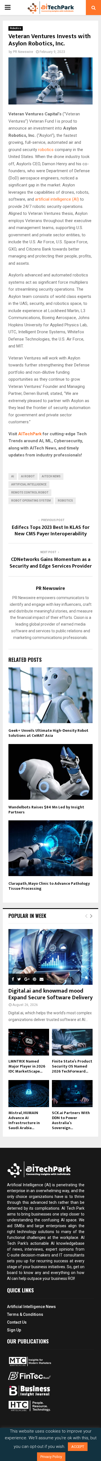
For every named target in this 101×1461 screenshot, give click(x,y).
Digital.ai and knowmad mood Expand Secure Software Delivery (50, 994)
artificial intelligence (29, 484)
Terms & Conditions (25, 1314)
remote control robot (30, 492)
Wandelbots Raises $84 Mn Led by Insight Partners (46, 809)
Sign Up (14, 1330)
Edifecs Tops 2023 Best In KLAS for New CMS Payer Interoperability (50, 530)
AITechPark (30, 433)
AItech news (51, 476)
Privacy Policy (51, 1457)
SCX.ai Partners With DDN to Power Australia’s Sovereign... (71, 1120)
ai (12, 476)
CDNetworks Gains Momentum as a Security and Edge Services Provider (51, 562)
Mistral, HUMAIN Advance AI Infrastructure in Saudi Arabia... (24, 1120)
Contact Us (17, 1322)
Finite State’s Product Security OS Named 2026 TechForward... (72, 1066)
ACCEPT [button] (77, 1447)
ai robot (28, 476)
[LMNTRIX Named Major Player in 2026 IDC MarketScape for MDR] (28, 1042)
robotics (46, 149)
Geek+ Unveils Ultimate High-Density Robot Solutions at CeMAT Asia (48, 733)
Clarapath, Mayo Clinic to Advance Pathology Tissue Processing (49, 886)
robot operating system (31, 500)
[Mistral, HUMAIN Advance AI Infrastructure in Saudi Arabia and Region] (28, 1093)
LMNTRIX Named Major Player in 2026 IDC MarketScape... (26, 1066)
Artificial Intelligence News (31, 1306)
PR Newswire (23, 52)
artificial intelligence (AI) (57, 199)
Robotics (15, 28)
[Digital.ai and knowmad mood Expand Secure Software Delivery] (50, 957)
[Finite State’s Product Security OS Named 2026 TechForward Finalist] (72, 1042)
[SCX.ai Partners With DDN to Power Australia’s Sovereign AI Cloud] (72, 1093)
